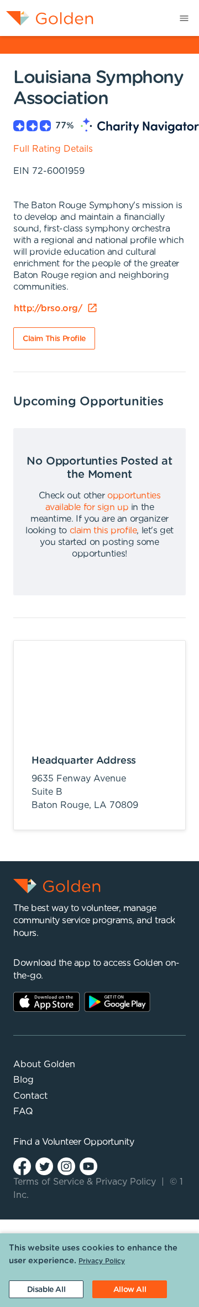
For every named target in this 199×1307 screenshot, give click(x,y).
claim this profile (103, 530)
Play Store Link (117, 1002)
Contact (30, 1096)
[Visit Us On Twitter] (44, 1165)
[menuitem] (46, 18)
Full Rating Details (53, 149)
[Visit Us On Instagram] (66, 1165)
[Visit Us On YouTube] (88, 1165)
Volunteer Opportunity (88, 1142)
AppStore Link (46, 1002)
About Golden (44, 1064)
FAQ (23, 1111)
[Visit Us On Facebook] (22, 1165)
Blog (23, 1080)
